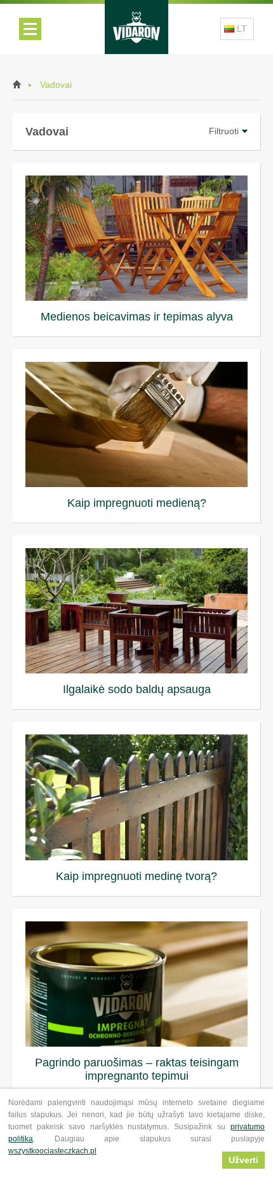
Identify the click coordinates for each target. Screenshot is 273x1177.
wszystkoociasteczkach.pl (52, 1150)
